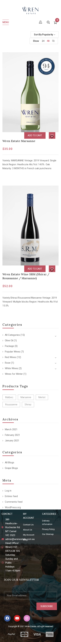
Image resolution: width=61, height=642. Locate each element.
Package (9, 346)
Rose (7, 362)
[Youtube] (17, 618)
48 (48, 41)
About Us (27, 530)
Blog (25, 539)
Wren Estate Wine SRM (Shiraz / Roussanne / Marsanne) (25, 276)
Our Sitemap (48, 534)
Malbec (9, 397)
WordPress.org (13, 507)
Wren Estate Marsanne (18, 141)
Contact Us (28, 524)
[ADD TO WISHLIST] (52, 135)
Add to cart (35, 135)
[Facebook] (7, 618)
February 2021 (12, 435)
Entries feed (11, 496)
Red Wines (10, 357)
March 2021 (11, 429)
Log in (8, 490)
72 (53, 41)
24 (43, 41)
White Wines (11, 368)
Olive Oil (9, 340)
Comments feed (13, 501)
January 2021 (12, 440)
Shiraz (28, 404)
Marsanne (25, 397)
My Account (28, 535)
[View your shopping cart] (55, 23)
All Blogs (9, 462)
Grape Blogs (11, 468)
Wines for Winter (14, 373)
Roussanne (11, 404)
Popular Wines (12, 351)
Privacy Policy (48, 529)
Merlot (41, 397)
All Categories (12, 334)
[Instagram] (27, 618)
